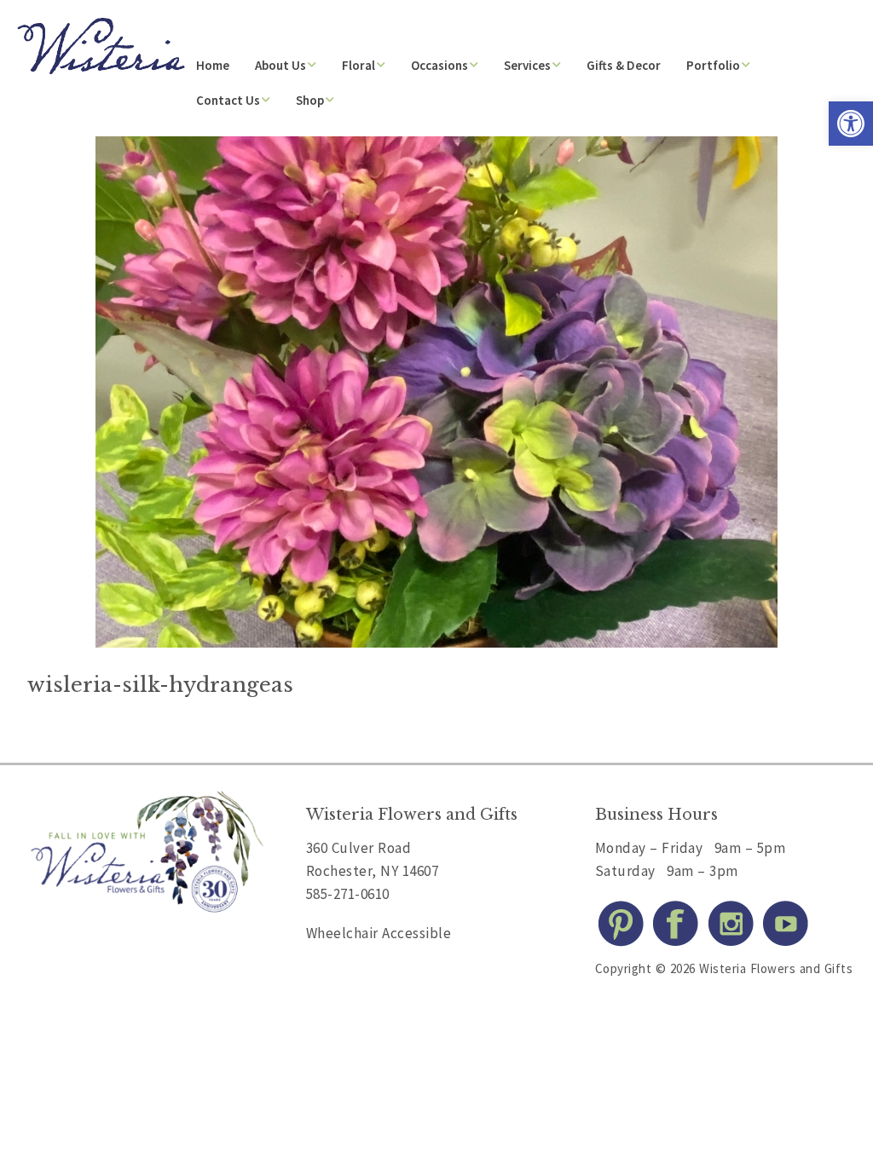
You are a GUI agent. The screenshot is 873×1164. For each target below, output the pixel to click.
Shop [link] (310, 100)
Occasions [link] (439, 65)
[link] (851, 123)
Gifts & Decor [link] (624, 65)
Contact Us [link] (228, 100)
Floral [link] (358, 65)
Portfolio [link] (713, 65)
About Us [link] (280, 65)
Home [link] (212, 65)
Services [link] (527, 65)
